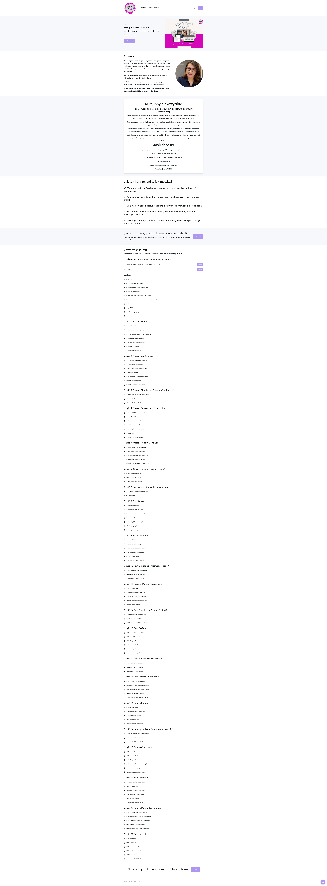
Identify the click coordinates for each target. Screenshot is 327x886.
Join (201, 7)
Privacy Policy (137, 881)
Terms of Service (128, 881)
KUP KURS (198, 236)
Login (194, 8)
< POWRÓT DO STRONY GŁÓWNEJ (149, 8)
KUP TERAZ (129, 41)
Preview (200, 264)
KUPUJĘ (195, 869)
